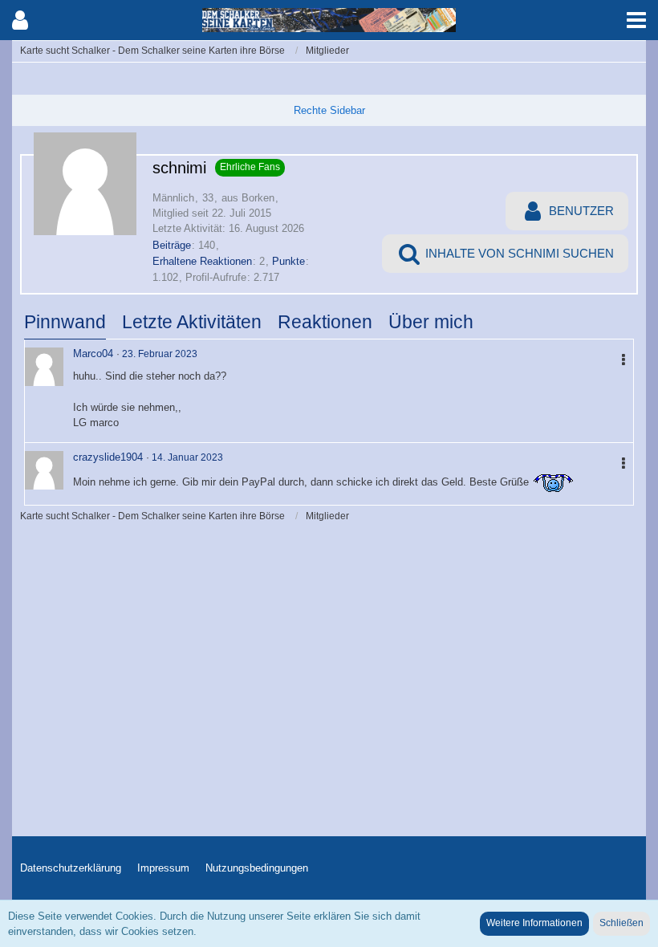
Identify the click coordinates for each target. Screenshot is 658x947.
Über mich (430, 321)
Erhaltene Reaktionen (202, 261)
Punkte (288, 261)
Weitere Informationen (534, 923)
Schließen (621, 923)
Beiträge (171, 245)
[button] (636, 20)
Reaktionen (325, 321)
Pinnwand (65, 321)
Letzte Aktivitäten (192, 321)
